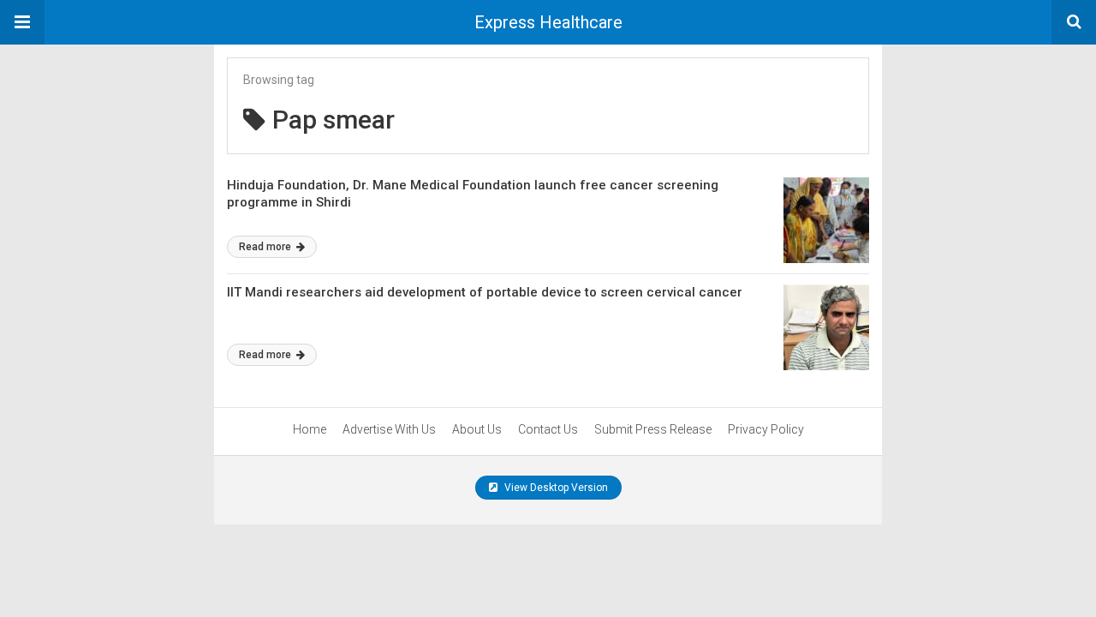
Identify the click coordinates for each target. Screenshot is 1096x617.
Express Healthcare (548, 22)
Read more (266, 247)
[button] (22, 22)
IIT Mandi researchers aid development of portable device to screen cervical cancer (484, 292)
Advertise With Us (389, 429)
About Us (477, 429)
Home (309, 429)
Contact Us (548, 429)
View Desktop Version (555, 488)
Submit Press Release (653, 429)
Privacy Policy (766, 429)
